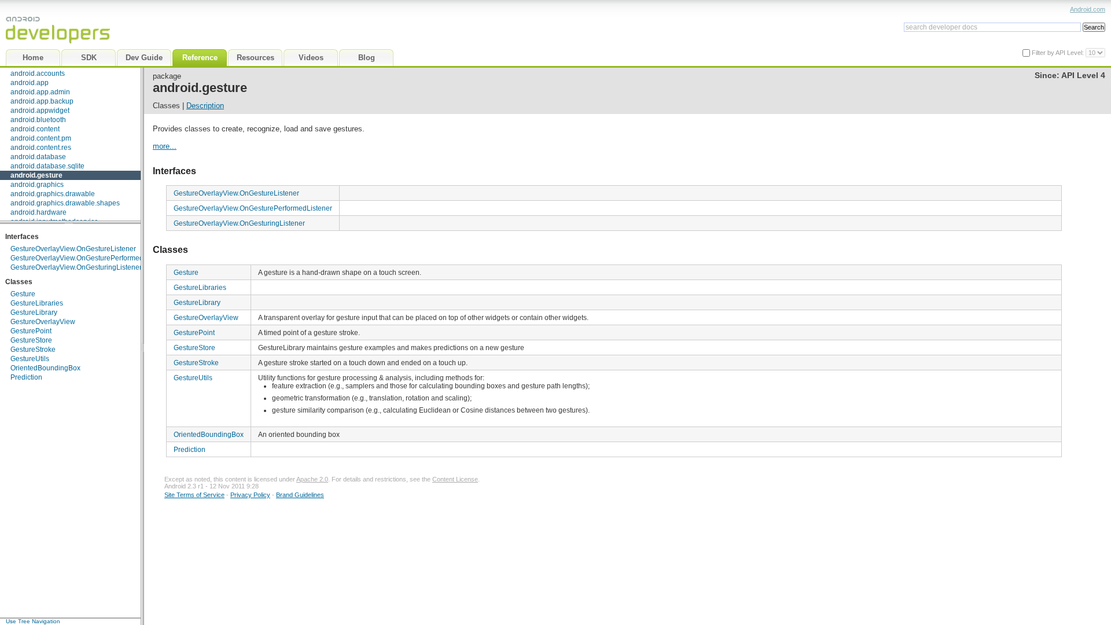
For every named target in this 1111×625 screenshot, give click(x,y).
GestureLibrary (33, 312)
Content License (455, 479)
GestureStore (31, 340)
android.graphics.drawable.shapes (65, 203)
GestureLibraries (36, 303)
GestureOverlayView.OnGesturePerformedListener (89, 258)
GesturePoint (30, 331)
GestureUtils (29, 359)
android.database (38, 157)
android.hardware (38, 212)
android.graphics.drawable (52, 194)
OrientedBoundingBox (45, 368)
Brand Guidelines (300, 494)
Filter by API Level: (1059, 52)
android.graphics (37, 185)
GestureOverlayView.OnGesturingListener (76, 267)
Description (205, 105)
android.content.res (40, 148)
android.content (35, 129)
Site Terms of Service (194, 494)
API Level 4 (1083, 75)
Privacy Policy (250, 494)
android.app (29, 83)
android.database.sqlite (47, 166)
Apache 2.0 (312, 479)
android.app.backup (41, 101)
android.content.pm (40, 138)
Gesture (22, 294)
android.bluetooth (38, 120)
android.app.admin (40, 92)
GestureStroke (33, 349)
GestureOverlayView (42, 322)
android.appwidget (39, 110)
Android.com (1087, 9)
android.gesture (36, 175)
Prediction (26, 377)
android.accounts (37, 73)
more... (164, 146)
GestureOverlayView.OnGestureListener (73, 249)
